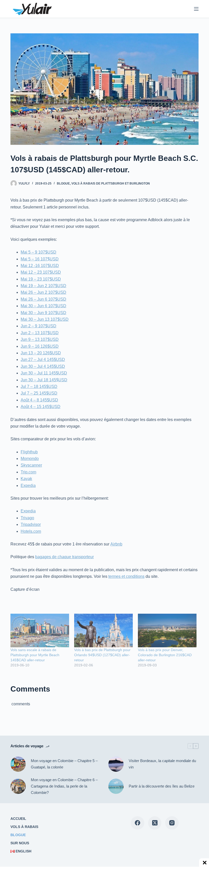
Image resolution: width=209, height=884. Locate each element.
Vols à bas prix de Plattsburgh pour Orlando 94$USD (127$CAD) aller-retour (102, 655)
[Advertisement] (43, 875)
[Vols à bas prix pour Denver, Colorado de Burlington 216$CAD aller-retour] (167, 630)
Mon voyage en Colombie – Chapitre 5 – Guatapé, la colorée (64, 764)
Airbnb (116, 544)
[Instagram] (172, 823)
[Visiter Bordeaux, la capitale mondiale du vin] (116, 764)
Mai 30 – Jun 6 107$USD (43, 306)
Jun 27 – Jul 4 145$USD (43, 359)
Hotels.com (31, 531)
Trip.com (28, 472)
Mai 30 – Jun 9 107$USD (43, 313)
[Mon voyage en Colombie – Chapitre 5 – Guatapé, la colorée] (18, 764)
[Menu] (196, 9)
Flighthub (29, 452)
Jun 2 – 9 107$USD (38, 326)
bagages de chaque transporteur (64, 557)
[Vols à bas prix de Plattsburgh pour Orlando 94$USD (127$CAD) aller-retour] (103, 630)
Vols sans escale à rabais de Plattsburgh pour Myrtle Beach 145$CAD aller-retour (34, 655)
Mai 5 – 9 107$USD (38, 252)
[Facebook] (137, 823)
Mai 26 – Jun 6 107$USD (43, 299)
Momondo (30, 458)
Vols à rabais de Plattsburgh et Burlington (110, 183)
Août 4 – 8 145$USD (39, 400)
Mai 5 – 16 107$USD (40, 259)
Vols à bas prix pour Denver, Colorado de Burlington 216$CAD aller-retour (165, 655)
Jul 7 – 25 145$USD (39, 393)
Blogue (63, 183)
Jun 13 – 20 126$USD (41, 353)
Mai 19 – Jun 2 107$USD (43, 286)
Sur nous (19, 843)
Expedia (28, 485)
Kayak (26, 478)
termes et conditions (126, 576)
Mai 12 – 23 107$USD (41, 272)
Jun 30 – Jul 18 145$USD (44, 380)
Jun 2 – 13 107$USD (40, 333)
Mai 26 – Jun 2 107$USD (43, 292)
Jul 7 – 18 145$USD (39, 386)
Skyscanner (31, 465)
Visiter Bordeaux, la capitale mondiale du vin (162, 764)
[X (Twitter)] (155, 823)
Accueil (18, 819)
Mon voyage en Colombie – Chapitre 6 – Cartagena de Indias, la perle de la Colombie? (64, 786)
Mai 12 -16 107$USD (40, 265)
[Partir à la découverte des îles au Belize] (116, 786)
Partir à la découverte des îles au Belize (161, 786)
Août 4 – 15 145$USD (40, 406)
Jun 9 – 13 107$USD (40, 339)
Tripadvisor (31, 524)
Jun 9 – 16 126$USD (40, 346)
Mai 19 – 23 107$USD (41, 279)
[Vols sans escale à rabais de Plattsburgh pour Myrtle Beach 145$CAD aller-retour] (39, 630)
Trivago (27, 518)
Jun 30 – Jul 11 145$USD (44, 373)
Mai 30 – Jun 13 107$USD (45, 319)
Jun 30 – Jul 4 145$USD (43, 366)
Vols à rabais (24, 827)
